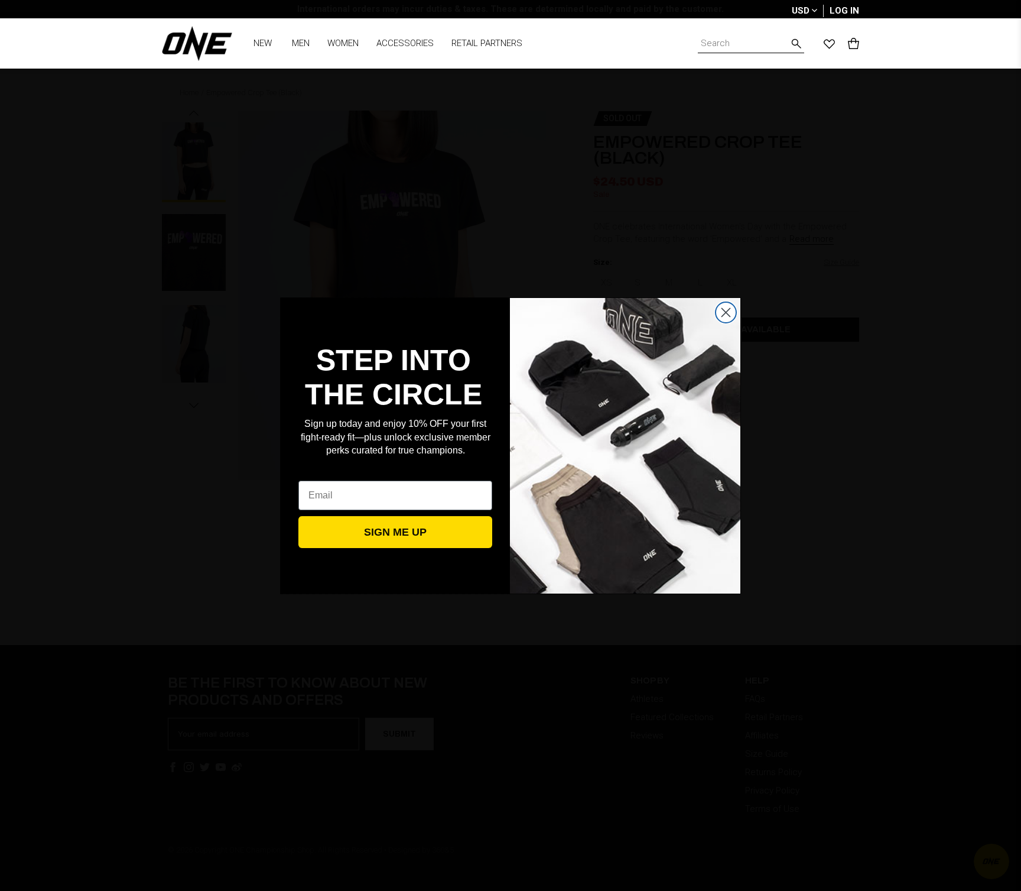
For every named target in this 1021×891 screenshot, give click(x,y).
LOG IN (844, 10)
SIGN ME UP (395, 532)
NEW (262, 43)
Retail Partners (486, 43)
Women (343, 43)
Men (301, 43)
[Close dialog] (726, 312)
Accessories (405, 43)
